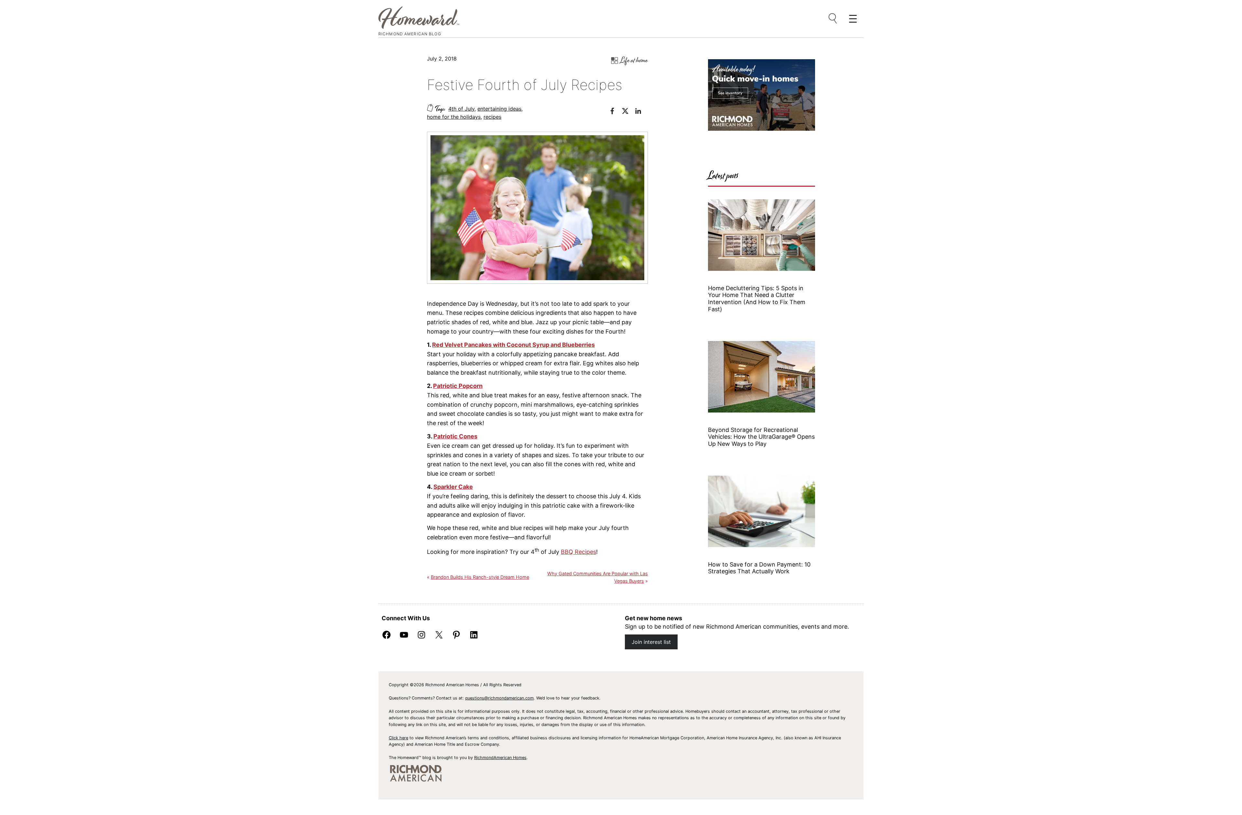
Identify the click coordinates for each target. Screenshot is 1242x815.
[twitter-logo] (628, 112)
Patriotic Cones (455, 436)
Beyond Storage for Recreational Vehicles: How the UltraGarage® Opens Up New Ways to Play (761, 436)
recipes (492, 117)
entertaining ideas (499, 108)
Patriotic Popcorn (458, 385)
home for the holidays (454, 117)
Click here (398, 737)
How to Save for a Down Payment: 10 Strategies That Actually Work (759, 568)
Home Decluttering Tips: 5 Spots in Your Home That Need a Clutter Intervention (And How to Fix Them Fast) (756, 299)
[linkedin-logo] (641, 112)
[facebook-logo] (615, 112)
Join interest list (651, 642)
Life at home (634, 60)
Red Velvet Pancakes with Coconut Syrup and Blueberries (513, 344)
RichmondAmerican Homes (500, 757)
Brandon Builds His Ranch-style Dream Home (480, 577)
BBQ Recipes (578, 551)
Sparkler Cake (453, 486)
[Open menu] (833, 19)
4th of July (461, 108)
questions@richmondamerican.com (499, 698)
